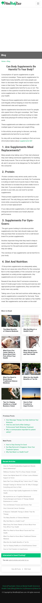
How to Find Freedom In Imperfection (28, 404)
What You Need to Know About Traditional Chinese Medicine (10, 380)
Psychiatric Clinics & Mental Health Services (23, 586)
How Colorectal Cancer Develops (14, 508)
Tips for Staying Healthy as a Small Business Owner (9, 404)
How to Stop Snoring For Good (16, 445)
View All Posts (16, 569)
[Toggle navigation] (38, 3)
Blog (8, 61)
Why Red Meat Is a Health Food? (30, 330)
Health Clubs (6, 588)
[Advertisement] (21, 30)
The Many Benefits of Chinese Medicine (10, 330)
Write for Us (20, 588)
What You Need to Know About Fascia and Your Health (30, 352)
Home (3, 61)
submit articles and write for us (18, 560)
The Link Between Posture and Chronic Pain (17, 505)
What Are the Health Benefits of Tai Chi (30, 378)
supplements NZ (26, 141)
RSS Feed (27, 569)
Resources (29, 588)
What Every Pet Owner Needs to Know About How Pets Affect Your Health (9, 354)
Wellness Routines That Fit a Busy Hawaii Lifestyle (19, 472)
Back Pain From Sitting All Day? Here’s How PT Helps (20, 481)
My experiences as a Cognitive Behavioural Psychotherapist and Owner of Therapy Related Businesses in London (18, 499)
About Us (37, 588)
